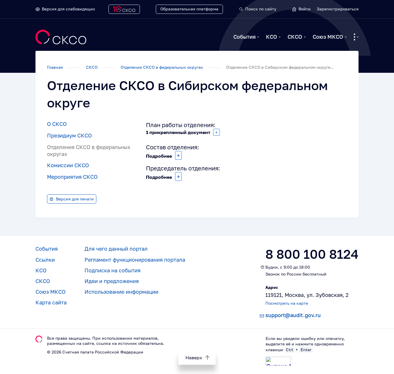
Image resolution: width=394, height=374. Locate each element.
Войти (305, 8)
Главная (55, 67)
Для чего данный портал (116, 248)
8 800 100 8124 (312, 254)
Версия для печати (75, 198)
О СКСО (57, 124)
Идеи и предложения (112, 281)
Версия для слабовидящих (68, 8)
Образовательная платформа (189, 8)
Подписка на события (112, 270)
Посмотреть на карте (286, 303)
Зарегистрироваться (338, 8)
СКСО (295, 37)
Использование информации (121, 292)
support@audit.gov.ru (293, 315)
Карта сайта (51, 302)
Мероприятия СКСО (72, 177)
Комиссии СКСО (68, 165)
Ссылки (45, 259)
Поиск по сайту (260, 8)
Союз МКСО (328, 37)
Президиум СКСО (69, 135)
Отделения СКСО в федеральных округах (162, 67)
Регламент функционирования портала (135, 259)
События (244, 37)
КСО (271, 37)
